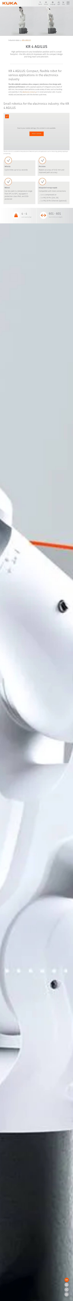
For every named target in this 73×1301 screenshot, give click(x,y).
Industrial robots (14, 40)
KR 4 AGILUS (26, 40)
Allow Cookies (36, 134)
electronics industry (29, 92)
